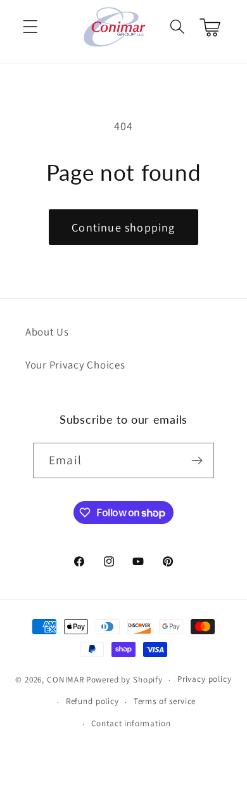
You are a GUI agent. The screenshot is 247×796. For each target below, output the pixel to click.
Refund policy (92, 701)
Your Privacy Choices (75, 365)
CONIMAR (65, 679)
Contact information (131, 723)
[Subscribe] (196, 460)
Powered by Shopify (124, 679)
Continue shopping (123, 227)
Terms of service (165, 701)
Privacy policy (204, 679)
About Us (47, 332)
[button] (31, 27)
